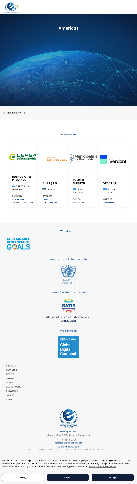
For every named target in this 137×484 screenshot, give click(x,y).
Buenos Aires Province (22, 178)
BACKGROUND (13, 386)
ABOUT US (11, 365)
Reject (67, 477)
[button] (129, 7)
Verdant (109, 183)
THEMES (10, 378)
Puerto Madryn (79, 181)
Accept (113, 477)
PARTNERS (11, 370)
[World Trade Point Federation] (11, 7)
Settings (23, 477)
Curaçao (49, 183)
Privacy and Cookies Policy (102, 466)
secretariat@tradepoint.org (68, 442)
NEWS (9, 399)
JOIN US (10, 395)
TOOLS (9, 382)
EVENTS (10, 374)
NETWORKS (12, 391)
